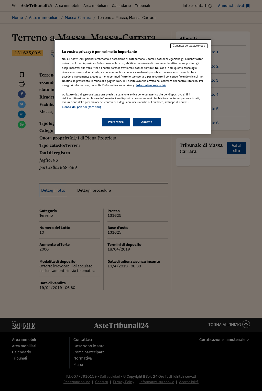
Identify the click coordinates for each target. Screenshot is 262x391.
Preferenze (116, 121)
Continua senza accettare (189, 45)
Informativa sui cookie (151, 85)
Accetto (147, 121)
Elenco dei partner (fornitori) (81, 106)
